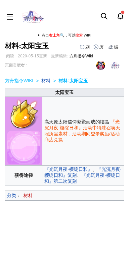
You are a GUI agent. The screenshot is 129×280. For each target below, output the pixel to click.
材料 (46, 80)
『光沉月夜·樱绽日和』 (68, 169)
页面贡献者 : (16, 65)
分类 (11, 195)
